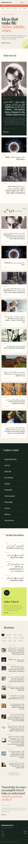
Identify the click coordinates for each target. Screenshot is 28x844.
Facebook (25, 831)
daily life (8, 8)
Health (19, 8)
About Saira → (6, 612)
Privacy (2, 836)
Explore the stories (6, 42)
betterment (6, 2)
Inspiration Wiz (8, 634)
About (2, 831)
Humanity (25, 8)
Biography (4, 640)
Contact (2, 833)
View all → (25, 208)
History (15, 640)
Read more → (4, 814)
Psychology (14, 8)
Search (21, 2)
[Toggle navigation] (25, 2)
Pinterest (25, 833)
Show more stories (14, 773)
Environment (22, 637)
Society (3, 8)
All (2, 634)
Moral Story (21, 640)
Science (10, 640)
